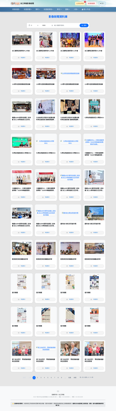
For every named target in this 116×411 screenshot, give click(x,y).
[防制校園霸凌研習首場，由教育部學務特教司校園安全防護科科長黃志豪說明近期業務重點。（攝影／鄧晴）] (21, 248)
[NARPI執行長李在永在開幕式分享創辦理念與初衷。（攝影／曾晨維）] (94, 177)
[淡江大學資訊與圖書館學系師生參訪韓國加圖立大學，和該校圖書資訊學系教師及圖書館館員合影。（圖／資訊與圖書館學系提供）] (21, 40)
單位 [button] (58, 9)
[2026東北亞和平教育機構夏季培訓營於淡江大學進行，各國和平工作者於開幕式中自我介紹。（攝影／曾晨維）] (21, 213)
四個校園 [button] (15, 9)
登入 (103, 3)
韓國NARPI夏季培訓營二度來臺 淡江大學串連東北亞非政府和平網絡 (21, 119)
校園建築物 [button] (48, 9)
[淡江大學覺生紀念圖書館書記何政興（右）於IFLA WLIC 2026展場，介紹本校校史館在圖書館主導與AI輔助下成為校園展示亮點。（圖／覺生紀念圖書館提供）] (46, 40)
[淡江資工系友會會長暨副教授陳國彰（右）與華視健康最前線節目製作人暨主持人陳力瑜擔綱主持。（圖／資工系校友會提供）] (70, 348)
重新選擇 (92, 3)
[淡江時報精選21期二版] (70, 315)
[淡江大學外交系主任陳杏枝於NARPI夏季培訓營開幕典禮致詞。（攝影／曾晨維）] (70, 177)
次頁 (69, 377)
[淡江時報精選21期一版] (94, 315)
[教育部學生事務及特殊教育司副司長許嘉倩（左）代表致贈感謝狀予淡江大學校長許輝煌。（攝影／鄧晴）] (46, 248)
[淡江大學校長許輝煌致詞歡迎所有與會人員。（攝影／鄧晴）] (70, 248)
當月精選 (15, 292)
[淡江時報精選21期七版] (46, 282)
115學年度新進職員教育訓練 (21, 84)
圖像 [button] (67, 9)
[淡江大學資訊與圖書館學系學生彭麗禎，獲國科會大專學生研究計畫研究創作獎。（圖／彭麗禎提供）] (94, 213)
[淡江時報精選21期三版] (46, 315)
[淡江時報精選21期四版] (21, 315)
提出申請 (81, 3)
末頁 (75, 377)
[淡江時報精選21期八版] (21, 282)
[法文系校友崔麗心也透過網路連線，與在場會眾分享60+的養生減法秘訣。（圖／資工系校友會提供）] (46, 348)
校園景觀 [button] (27, 9)
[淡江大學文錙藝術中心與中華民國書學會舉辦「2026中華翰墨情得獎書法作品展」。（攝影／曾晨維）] (46, 177)
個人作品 (87, 9)
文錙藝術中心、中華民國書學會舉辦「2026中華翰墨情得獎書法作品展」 (94, 155)
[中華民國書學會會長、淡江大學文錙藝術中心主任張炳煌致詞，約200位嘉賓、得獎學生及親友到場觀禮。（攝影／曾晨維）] (94, 142)
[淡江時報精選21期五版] (94, 282)
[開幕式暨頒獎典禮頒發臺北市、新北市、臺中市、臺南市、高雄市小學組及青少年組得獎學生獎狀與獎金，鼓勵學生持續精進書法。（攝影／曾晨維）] (21, 177)
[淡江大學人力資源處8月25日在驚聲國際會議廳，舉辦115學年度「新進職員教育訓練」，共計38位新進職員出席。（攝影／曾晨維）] (94, 73)
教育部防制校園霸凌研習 (20, 259)
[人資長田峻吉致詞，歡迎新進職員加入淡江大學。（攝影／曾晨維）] (70, 73)
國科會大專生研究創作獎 (68, 224)
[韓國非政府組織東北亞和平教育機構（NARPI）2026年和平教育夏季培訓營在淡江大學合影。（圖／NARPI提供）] (21, 107)
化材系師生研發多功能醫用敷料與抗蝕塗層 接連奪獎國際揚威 (45, 119)
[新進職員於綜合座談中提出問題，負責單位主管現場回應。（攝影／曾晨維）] (21, 73)
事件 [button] (37, 9)
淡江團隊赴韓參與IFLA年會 (21, 51)
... (65, 377)
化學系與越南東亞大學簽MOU (94, 117)
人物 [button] (75, 9)
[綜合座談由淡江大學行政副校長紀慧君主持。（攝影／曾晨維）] (46, 73)
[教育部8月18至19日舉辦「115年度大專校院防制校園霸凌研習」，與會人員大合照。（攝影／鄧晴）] (94, 248)
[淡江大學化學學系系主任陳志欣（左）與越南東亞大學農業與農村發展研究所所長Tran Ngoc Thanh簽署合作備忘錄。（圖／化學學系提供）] (21, 142)
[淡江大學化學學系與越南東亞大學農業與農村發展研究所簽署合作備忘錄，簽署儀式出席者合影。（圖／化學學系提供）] (70, 142)
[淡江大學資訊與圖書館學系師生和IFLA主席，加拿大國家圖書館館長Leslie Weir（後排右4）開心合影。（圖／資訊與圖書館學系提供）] (70, 40)
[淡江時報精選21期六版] (70, 282)
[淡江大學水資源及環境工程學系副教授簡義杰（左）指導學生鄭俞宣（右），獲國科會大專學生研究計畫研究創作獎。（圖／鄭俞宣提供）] (70, 213)
